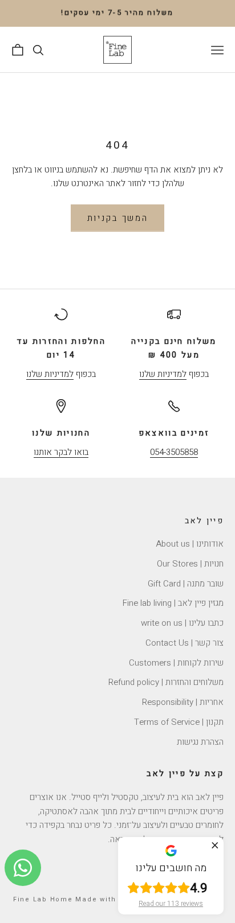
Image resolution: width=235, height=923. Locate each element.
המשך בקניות (117, 218)
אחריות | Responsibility (183, 702)
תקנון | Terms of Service (179, 722)
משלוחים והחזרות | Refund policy (166, 682)
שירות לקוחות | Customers (176, 663)
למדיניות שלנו (163, 374)
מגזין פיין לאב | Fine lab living (173, 603)
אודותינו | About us (190, 544)
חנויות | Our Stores (190, 563)
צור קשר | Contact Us (184, 643)
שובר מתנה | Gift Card (186, 583)
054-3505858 (174, 452)
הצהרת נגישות (200, 742)
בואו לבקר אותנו (61, 452)
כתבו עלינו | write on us (182, 623)
